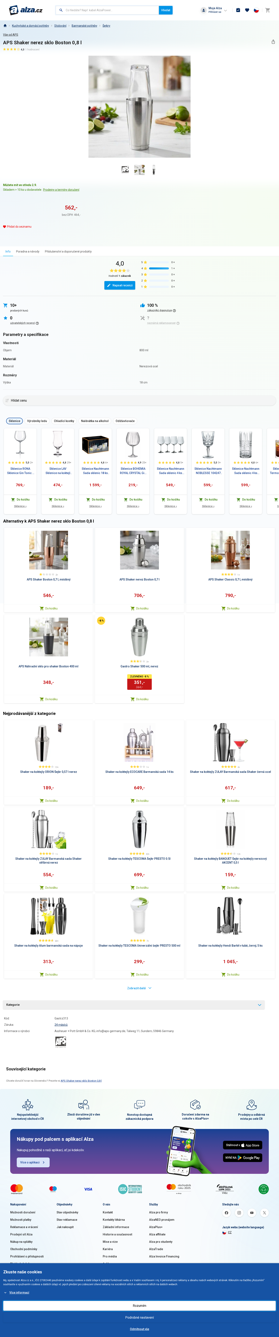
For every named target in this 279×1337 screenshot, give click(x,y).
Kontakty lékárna (114, 1219)
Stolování (60, 25)
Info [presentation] (8, 251)
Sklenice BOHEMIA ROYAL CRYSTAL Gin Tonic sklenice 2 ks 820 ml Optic (133, 471)
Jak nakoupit (65, 1227)
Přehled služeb (20, 1263)
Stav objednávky (67, 1212)
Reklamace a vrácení (24, 1227)
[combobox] (107, 10)
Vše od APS (10, 34)
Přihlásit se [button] (215, 11)
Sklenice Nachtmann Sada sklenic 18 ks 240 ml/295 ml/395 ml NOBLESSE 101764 (95, 471)
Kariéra (108, 1249)
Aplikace (108, 1263)
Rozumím (139, 1306)
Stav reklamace (67, 1219)
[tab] (8, 251)
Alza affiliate (157, 1234)
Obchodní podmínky (23, 1249)
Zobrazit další (136, 988)
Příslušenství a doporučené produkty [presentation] (68, 251)
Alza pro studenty (160, 1241)
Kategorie (13, 1004)
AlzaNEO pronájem (161, 1219)
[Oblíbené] (247, 10)
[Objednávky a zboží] (238, 10)
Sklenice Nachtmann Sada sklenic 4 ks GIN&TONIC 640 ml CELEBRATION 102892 (170, 471)
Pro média (110, 1256)
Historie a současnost (117, 1234)
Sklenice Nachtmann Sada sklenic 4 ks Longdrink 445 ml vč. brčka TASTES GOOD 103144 (246, 471)
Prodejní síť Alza (21, 1234)
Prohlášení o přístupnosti (27, 1256)
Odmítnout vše (139, 1329)
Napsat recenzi (123, 285)
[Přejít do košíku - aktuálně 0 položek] (267, 10)
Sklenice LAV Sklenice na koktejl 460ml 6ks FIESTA (58, 471)
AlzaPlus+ (156, 1227)
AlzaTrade (156, 1249)
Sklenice (20, 506)
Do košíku (51, 608)
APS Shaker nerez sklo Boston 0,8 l (81, 1080)
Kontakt (108, 1212)
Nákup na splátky (21, 1241)
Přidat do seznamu (19, 226)
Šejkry (106, 25)
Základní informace (116, 1227)
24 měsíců (61, 1024)
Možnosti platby (20, 1219)
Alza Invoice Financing (164, 1256)
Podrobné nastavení (139, 1317)
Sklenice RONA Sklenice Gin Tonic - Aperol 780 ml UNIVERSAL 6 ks (20, 471)
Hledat (165, 10)
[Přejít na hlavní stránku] (26, 10)
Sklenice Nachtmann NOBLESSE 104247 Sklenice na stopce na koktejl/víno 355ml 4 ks (208, 471)
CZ (230, 1232)
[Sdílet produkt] (273, 41)
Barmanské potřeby (84, 25)
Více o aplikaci (30, 1162)
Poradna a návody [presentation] (27, 251)
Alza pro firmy (158, 1212)
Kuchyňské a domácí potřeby (30, 25)
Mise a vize (110, 1241)
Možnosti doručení (22, 1212)
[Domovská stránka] (5, 25)
